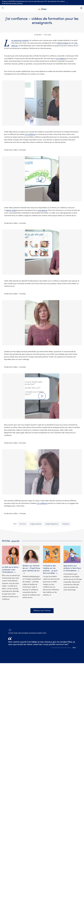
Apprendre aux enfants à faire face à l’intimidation (72, 568)
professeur (65, 524)
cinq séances (42, 210)
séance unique (62, 43)
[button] (42, 103)
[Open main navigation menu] (81, 8)
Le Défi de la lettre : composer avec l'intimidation (10, 569)
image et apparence (51, 524)
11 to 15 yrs (22, 524)
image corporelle (35, 524)
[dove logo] (42, 9)
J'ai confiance (61, 58)
